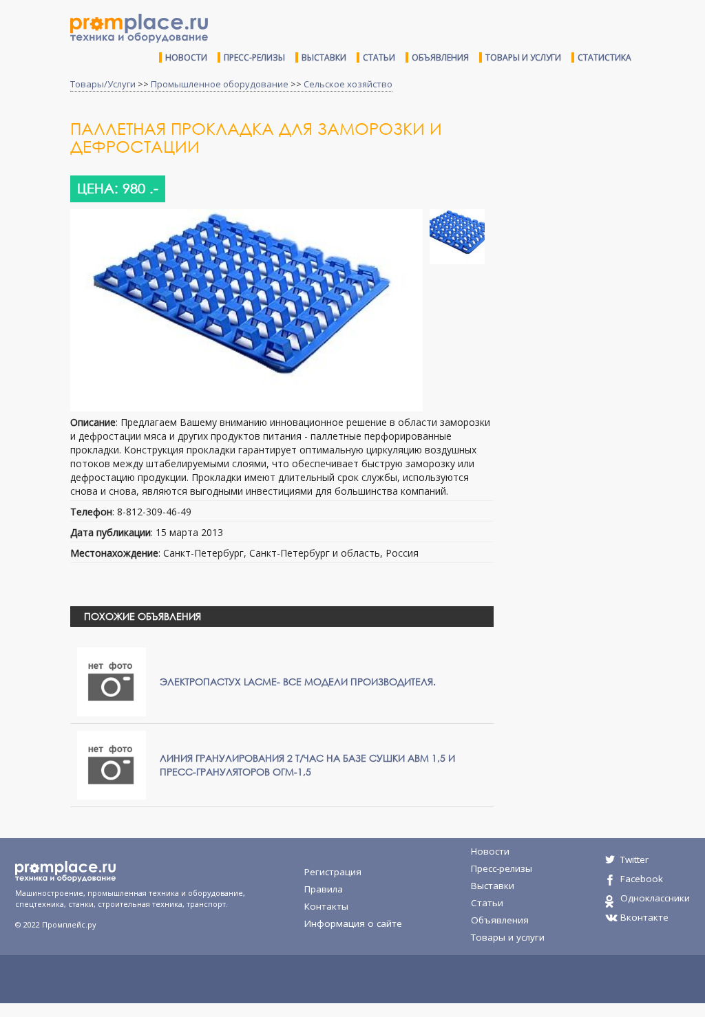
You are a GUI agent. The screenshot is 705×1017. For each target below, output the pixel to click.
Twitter (634, 859)
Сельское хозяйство (348, 84)
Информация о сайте (353, 923)
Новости (186, 57)
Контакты (326, 906)
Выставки (324, 57)
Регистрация (332, 872)
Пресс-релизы (254, 57)
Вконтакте (644, 917)
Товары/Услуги (103, 84)
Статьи (379, 57)
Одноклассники (655, 898)
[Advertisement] (604, 219)
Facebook (641, 879)
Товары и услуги (523, 57)
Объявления (440, 57)
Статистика (604, 57)
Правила (323, 889)
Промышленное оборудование (219, 84)
